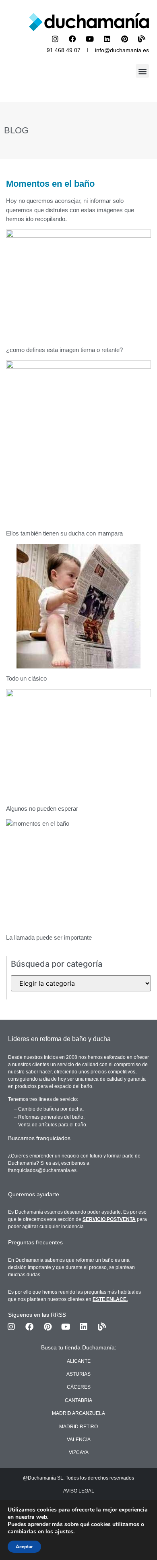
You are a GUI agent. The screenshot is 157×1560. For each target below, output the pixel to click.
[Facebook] (72, 39)
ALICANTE (79, 1361)
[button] (142, 71)
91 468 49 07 (64, 50)
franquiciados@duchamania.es (42, 1170)
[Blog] (141, 39)
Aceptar (24, 1546)
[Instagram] (55, 39)
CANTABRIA (78, 1400)
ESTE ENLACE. (110, 1299)
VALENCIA (79, 1439)
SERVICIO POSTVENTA (109, 1219)
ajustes (64, 1531)
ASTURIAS (78, 1374)
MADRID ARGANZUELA (78, 1413)
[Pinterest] (124, 39)
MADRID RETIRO (78, 1426)
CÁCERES (79, 1387)
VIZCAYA (79, 1452)
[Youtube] (90, 39)
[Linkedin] (107, 39)
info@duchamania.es (122, 50)
